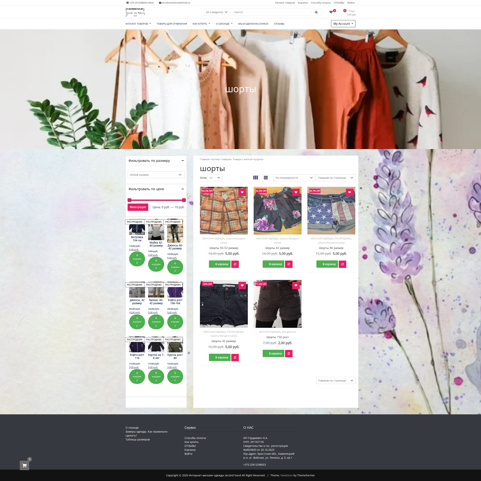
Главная (204, 159)
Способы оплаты (321, 2)
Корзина (303, 2)
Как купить (192, 442)
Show (203, 177)
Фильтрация (138, 207)
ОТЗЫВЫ (339, 2)
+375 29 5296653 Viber (141, 2)
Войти (351, 2)
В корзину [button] (221, 264)
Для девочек (289, 331)
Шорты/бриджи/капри (331, 242)
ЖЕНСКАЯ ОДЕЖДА (213, 238)
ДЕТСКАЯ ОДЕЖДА (269, 331)
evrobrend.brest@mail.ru (175, 2)
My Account (342, 24)
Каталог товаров (285, 2)
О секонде (132, 427)
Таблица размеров (138, 439)
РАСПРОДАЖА (342, 238)
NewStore (287, 475)
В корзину (137, 258)
